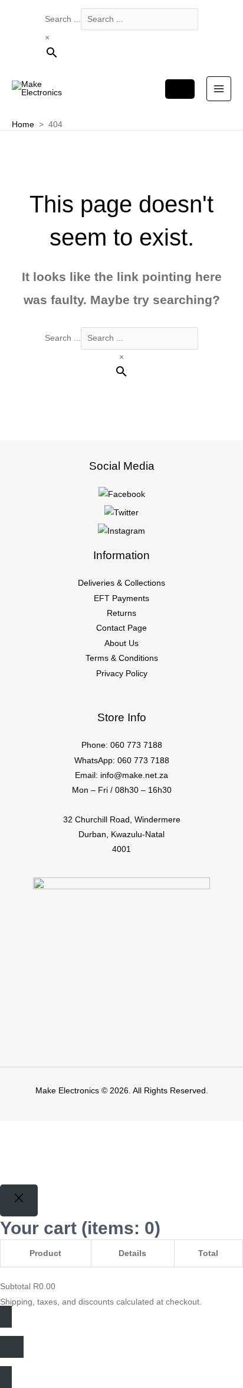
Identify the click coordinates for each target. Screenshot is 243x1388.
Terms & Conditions (122, 658)
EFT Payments (121, 598)
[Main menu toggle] (219, 89)
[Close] (19, 1200)
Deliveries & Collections (121, 583)
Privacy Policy (121, 673)
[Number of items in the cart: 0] (180, 89)
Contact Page (121, 628)
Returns (121, 613)
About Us (121, 643)
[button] (27, 1152)
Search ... (63, 19)
